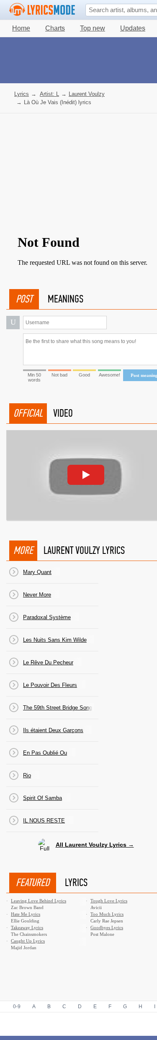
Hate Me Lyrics (25, 914)
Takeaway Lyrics (27, 927)
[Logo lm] (42, 9)
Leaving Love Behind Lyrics (38, 900)
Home (21, 28)
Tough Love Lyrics (108, 900)
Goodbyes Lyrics (106, 927)
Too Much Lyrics (107, 914)
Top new (92, 28)
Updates (132, 28)
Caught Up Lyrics (28, 940)
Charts (55, 28)
